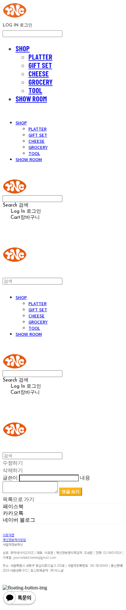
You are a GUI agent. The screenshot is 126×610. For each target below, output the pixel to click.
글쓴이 (10, 477)
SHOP (23, 48)
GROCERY (40, 82)
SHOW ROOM (31, 98)
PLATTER (40, 57)
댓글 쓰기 (70, 491)
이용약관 (8, 534)
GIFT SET (40, 65)
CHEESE (38, 73)
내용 (85, 477)
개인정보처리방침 (14, 539)
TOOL (35, 90)
